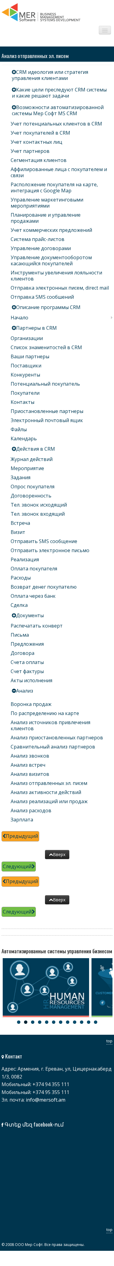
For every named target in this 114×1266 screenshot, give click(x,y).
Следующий (17, 866)
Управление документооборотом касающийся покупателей (51, 260)
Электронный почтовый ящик (47, 420)
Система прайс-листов (37, 239)
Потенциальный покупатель (45, 383)
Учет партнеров (30, 151)
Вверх (59, 854)
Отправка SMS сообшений (42, 297)
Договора (22, 653)
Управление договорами (41, 248)
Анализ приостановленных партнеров (57, 737)
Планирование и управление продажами (46, 218)
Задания (20, 477)
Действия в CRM (35, 449)
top (109, 1041)
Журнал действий (32, 459)
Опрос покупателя (32, 486)
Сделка (19, 605)
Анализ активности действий (46, 792)
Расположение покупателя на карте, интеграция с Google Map (54, 187)
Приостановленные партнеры (47, 411)
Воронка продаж (31, 704)
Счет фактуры (27, 671)
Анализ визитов (30, 774)
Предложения (27, 644)
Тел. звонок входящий (38, 514)
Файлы (19, 429)
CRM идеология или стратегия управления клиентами (50, 75)
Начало (19, 317)
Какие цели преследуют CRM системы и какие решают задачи (59, 92)
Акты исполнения (31, 680)
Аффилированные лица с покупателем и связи (59, 172)
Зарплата (22, 819)
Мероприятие (27, 468)
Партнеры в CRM (36, 328)
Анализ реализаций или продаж (49, 801)
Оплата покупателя (34, 568)
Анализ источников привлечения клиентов (50, 725)
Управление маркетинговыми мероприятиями (47, 202)
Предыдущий (22, 836)
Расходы (21, 577)
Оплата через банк (33, 596)
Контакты (22, 402)
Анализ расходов (31, 810)
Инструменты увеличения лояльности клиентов (56, 275)
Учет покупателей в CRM (40, 132)
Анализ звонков (30, 755)
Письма (20, 634)
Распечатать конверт (37, 625)
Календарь (24, 438)
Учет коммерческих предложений (51, 230)
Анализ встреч (28, 765)
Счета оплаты (27, 662)
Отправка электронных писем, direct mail (60, 287)
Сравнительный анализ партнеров (53, 746)
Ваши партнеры (30, 356)
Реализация (25, 559)
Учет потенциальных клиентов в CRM (56, 123)
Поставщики (26, 365)
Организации (27, 338)
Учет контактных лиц (36, 142)
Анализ (24, 690)
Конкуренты (25, 374)
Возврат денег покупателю (44, 586)
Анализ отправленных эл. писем (49, 783)
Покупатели (25, 393)
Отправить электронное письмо (50, 550)
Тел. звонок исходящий (39, 504)
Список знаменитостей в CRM (46, 347)
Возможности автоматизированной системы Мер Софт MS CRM (58, 110)
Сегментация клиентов (39, 160)
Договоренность (31, 495)
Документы (30, 615)
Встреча (20, 523)
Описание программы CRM (48, 307)
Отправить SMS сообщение (44, 541)
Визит (18, 532)
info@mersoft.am (45, 1099)
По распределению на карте (45, 713)
